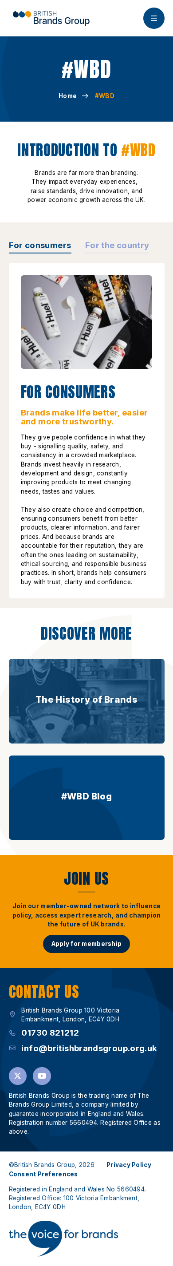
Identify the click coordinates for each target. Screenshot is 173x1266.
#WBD (104, 95)
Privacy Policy (128, 1164)
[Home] (51, 18)
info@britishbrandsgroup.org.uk (89, 1048)
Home (68, 95)
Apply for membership (86, 943)
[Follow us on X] (18, 1076)
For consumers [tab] (40, 245)
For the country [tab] (117, 245)
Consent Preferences (43, 1174)
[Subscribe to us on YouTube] (42, 1076)
